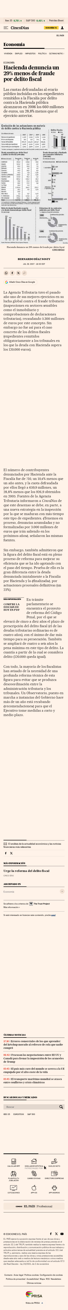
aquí (53, 915)
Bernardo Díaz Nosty (34, 259)
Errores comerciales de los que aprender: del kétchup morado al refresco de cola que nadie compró (33, 1045)
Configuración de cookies (51, 1275)
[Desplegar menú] (5, 28)
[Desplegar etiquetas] (62, 891)
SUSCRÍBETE (51, 28)
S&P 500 (30, 20)
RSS (48, 1279)
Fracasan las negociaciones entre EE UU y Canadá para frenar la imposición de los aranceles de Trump (33, 1058)
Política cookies (31, 1275)
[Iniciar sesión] (62, 27)
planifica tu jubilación (13, 1179)
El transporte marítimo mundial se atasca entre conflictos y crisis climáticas (32, 1080)
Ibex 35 (8, 20)
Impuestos (30, 53)
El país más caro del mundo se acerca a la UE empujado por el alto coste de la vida (34, 1070)
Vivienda (8, 53)
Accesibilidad (33, 1279)
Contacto (8, 1275)
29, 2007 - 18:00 (34, 264)
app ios (34, 1193)
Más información (10, 907)
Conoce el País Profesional (34, 1206)
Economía (14, 44)
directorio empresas (54, 1178)
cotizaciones (14, 1193)
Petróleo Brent (56, 20)
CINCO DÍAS (8, 876)
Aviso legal (18, 1275)
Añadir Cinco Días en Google (22, 282)
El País (60, 35)
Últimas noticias (57, 53)
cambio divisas (33, 1178)
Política (42, 53)
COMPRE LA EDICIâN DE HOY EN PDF (11, 607)
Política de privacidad (15, 1279)
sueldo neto (54, 1166)
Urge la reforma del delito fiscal (26, 871)
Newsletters (56, 1279)
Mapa (42, 1279)
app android (54, 1193)
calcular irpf (13, 1166)
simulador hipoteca (34, 1166)
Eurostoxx (18, 1114)
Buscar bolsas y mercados (20, 1097)
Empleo (18, 53)
